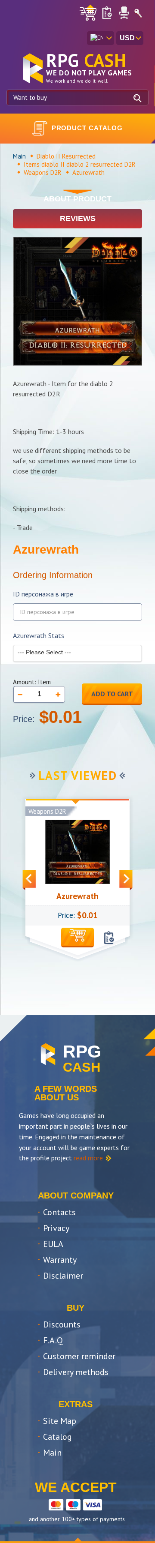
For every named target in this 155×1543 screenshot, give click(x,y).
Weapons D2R (43, 172)
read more (88, 1158)
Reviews (78, 218)
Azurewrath (77, 896)
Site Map (59, 1420)
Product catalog (87, 128)
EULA (53, 1243)
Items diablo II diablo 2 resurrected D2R (80, 164)
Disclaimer (63, 1275)
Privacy (56, 1228)
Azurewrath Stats (38, 636)
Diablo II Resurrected (66, 156)
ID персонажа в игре (43, 594)
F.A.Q (53, 1340)
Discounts (62, 1324)
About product (77, 199)
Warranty (60, 1259)
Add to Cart (112, 693)
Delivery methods (75, 1372)
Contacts (59, 1212)
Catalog (57, 1436)
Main (19, 156)
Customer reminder (79, 1356)
